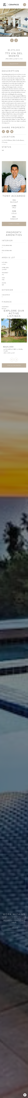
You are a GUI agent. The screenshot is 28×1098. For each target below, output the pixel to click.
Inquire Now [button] (14, 64)
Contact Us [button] (14, 928)
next (16, 40)
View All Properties (14, 365)
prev (12, 40)
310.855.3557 (14, 213)
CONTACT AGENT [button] (14, 224)
